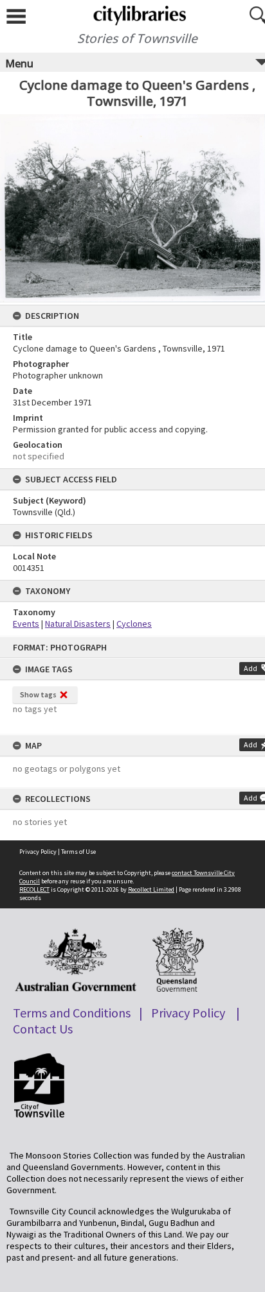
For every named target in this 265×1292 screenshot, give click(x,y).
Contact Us (43, 1029)
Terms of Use (78, 851)
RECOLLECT (34, 889)
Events (26, 623)
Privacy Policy (38, 851)
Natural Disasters (78, 623)
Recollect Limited (151, 889)
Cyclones (134, 623)
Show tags (38, 694)
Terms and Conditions (72, 1013)
